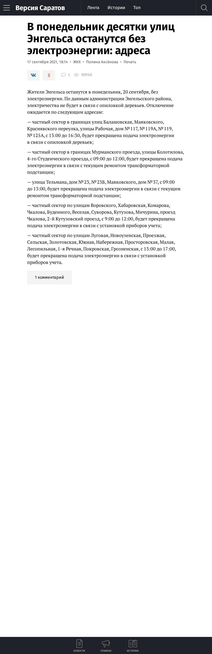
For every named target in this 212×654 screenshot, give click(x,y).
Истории (116, 7)
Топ (137, 7)
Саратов (40, 8)
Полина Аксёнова (102, 62)
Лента (93, 7)
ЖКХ (77, 62)
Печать (130, 62)
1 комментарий (49, 277)
